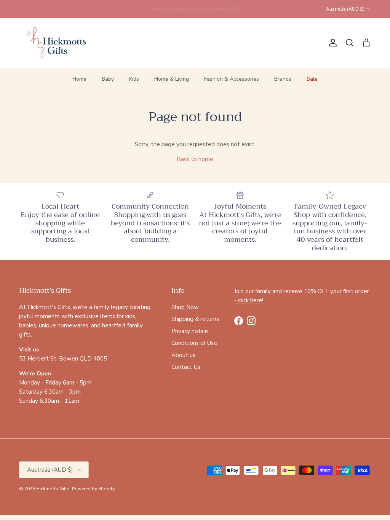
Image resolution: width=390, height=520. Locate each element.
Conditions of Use (194, 343)
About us (183, 355)
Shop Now (185, 307)
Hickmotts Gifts (53, 489)
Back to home (195, 159)
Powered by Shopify (93, 489)
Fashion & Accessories (231, 79)
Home (79, 79)
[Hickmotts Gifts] (56, 43)
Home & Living (171, 79)
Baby (108, 79)
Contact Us (185, 367)
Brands (282, 79)
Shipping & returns (195, 319)
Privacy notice (189, 331)
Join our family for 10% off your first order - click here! (195, 12)
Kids (134, 79)
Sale (312, 79)
